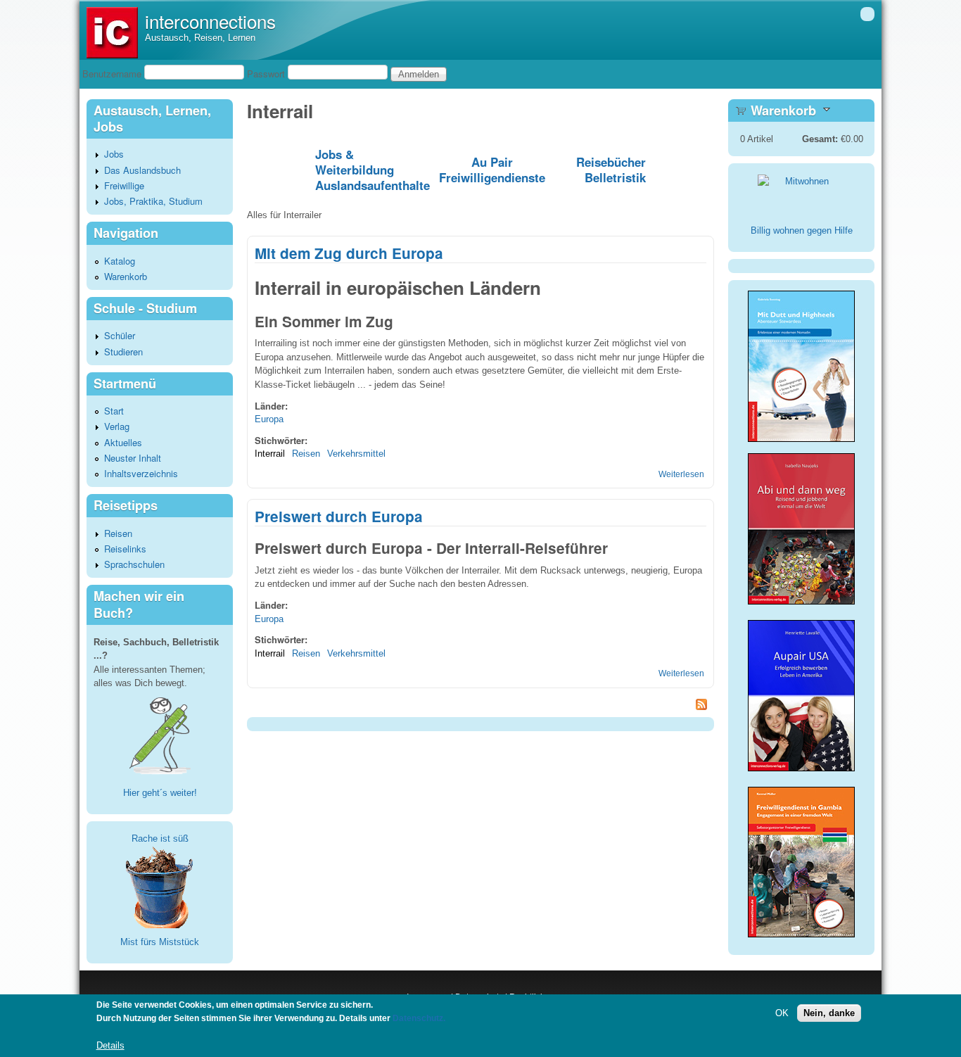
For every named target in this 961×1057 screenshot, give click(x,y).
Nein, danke (829, 1013)
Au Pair (492, 161)
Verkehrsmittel (356, 453)
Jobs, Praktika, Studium (153, 201)
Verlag (116, 426)
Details (110, 1046)
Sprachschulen (134, 564)
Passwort (266, 73)
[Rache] (160, 886)
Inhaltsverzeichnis (141, 473)
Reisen (306, 453)
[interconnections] (112, 55)
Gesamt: (820, 139)
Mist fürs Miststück (159, 942)
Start (114, 410)
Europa (269, 419)
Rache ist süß (160, 838)
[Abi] (801, 601)
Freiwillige (124, 185)
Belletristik (615, 177)
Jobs (114, 153)
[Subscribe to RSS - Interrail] (480, 706)
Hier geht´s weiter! (160, 792)
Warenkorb (125, 276)
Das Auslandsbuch (142, 170)
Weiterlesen (681, 474)
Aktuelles (123, 442)
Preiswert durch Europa (339, 516)
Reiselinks (125, 548)
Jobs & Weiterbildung (354, 162)
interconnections (210, 21)
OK (782, 1013)
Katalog (119, 260)
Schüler (119, 335)
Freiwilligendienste (492, 177)
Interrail (270, 453)
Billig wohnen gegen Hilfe (802, 230)
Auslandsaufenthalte (372, 185)
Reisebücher (611, 161)
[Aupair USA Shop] (801, 772)
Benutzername (111, 73)
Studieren (123, 351)
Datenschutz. (419, 1019)
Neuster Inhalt (132, 457)
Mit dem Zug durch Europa (349, 253)
